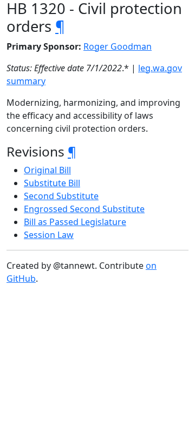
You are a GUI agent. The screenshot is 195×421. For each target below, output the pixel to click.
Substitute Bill (52, 183)
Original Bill (47, 170)
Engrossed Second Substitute (84, 209)
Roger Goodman (117, 46)
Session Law (49, 235)
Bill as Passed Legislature (75, 222)
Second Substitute (61, 196)
